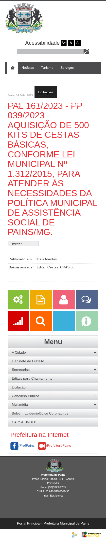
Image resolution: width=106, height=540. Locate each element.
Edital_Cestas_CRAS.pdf (56, 267)
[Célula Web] (75, 534)
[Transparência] (41, 330)
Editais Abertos (45, 259)
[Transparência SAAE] (64, 330)
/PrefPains (26, 445)
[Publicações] (41, 308)
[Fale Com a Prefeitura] (87, 308)
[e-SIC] (87, 330)
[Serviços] (18, 308)
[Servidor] (64, 308)
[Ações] (19, 330)
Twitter (16, 244)
